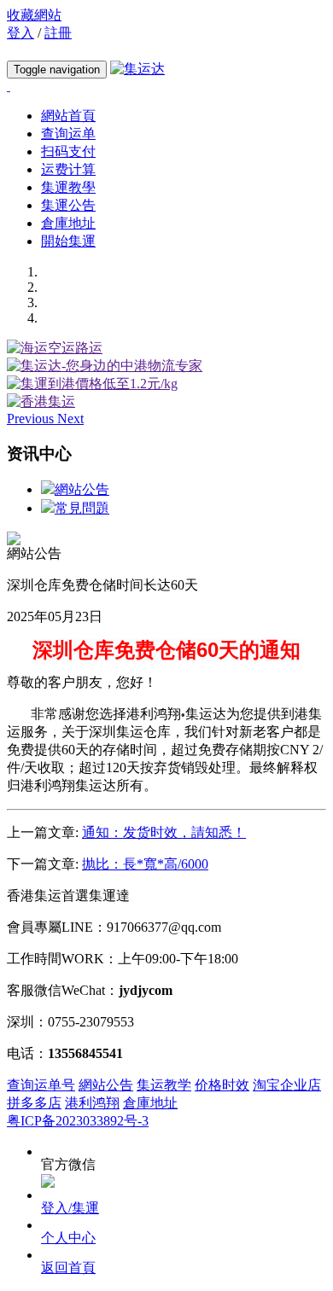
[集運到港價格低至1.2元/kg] (92, 383)
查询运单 (68, 133)
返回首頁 (68, 1267)
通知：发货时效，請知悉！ (164, 832)
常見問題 (82, 508)
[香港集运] (41, 401)
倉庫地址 (68, 223)
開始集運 (68, 241)
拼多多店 (34, 1103)
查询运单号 (41, 1085)
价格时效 (222, 1085)
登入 (20, 33)
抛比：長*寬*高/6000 (145, 864)
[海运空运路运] (54, 347)
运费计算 (68, 169)
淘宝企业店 (287, 1085)
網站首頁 (68, 115)
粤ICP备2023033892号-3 (78, 1121)
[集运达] (137, 68)
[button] (32, 418)
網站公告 (82, 489)
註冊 (58, 33)
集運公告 (68, 205)
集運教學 (68, 187)
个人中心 (68, 1237)
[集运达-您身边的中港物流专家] (104, 365)
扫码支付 (68, 151)
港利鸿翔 (92, 1103)
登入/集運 (70, 1208)
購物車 (37, 51)
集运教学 (164, 1085)
